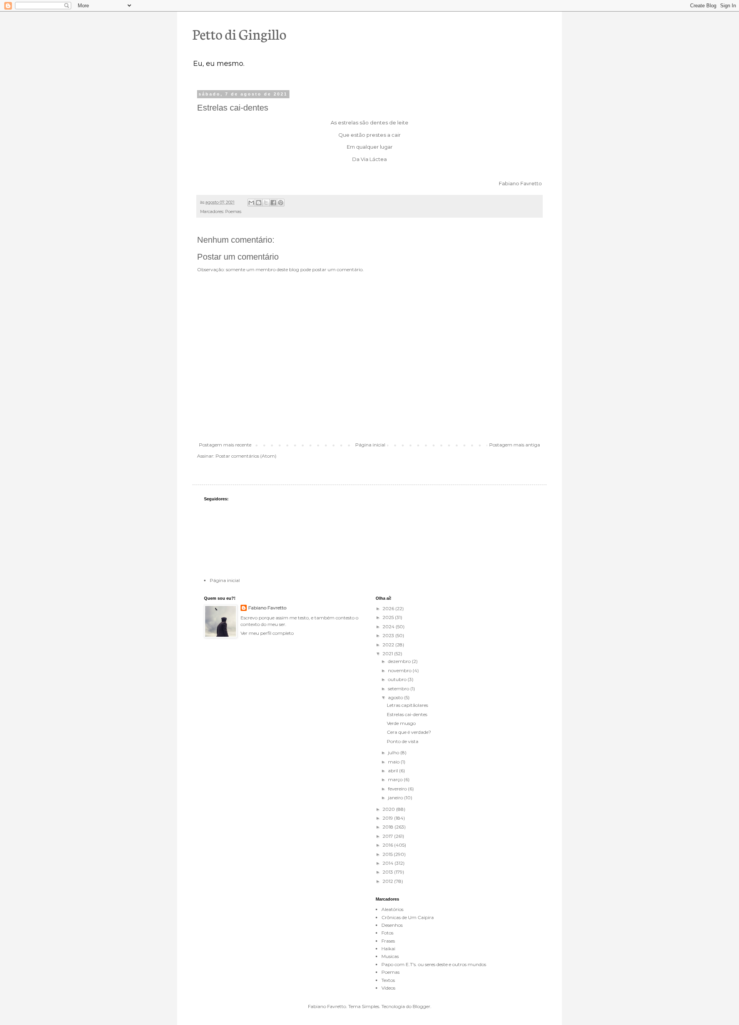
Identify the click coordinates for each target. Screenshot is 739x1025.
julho (394, 752)
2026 (389, 608)
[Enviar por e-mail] (251, 202)
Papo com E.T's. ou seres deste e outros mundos (433, 964)
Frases (388, 941)
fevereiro (398, 789)
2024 (389, 626)
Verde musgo (401, 723)
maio (394, 762)
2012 (388, 881)
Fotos (387, 933)
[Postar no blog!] (258, 202)
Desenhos (392, 925)
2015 (388, 854)
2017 (388, 836)
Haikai (388, 948)
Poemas (233, 211)
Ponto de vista (402, 741)
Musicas (390, 956)
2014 (389, 863)
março (396, 779)
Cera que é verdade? (409, 732)
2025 (389, 617)
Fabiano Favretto (267, 608)
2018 (389, 827)
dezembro (400, 661)
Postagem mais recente (225, 445)
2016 (388, 845)
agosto (396, 697)
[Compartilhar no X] (266, 202)
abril (393, 770)
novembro (400, 670)
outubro (398, 679)
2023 (389, 635)
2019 (388, 818)
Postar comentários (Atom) (246, 456)
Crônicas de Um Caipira (407, 917)
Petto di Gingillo (239, 33)
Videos (388, 988)
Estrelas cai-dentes (407, 714)
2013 (388, 872)
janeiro (396, 797)
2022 (389, 645)
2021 (388, 653)
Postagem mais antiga (514, 445)
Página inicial (370, 445)
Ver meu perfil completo (267, 633)
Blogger (421, 1006)
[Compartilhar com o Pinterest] (280, 202)
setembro (399, 688)
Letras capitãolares (407, 705)
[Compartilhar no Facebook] (273, 202)
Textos (388, 980)
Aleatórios (392, 909)
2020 (389, 809)
